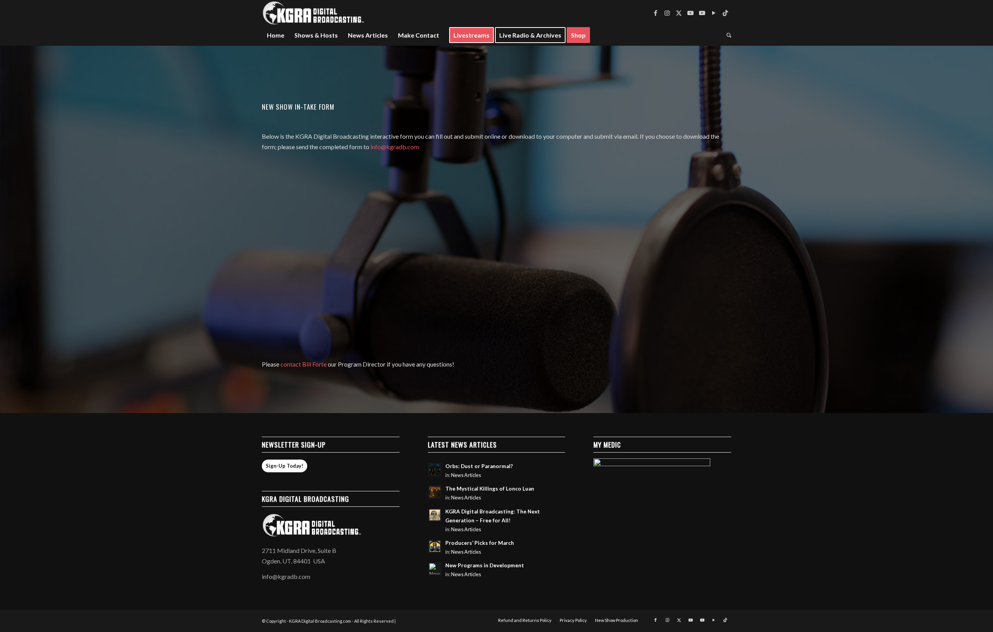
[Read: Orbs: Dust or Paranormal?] (435, 470)
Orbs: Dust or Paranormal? (479, 466)
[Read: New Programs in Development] (435, 569)
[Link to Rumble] (714, 13)
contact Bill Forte (303, 364)
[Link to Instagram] (667, 13)
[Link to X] (679, 13)
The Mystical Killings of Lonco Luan (489, 489)
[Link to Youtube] (690, 13)
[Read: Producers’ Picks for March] (435, 546)
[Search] (726, 35)
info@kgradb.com (394, 146)
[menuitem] (275, 35)
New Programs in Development (484, 565)
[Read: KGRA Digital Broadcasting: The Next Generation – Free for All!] (435, 515)
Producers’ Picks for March (479, 543)
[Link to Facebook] (655, 13)
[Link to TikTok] (725, 13)
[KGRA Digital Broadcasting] (314, 13)
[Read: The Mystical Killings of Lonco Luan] (435, 492)
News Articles (466, 475)
